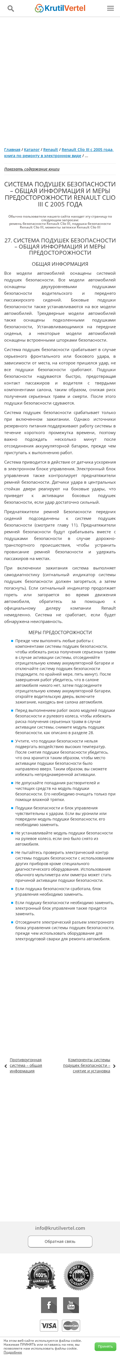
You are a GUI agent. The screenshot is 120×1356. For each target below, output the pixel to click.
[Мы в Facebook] (49, 1305)
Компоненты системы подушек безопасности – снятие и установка (86, 1065)
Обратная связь (60, 1241)
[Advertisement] (60, 80)
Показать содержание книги (31, 169)
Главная (12, 149)
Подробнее (13, 1352)
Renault (50, 149)
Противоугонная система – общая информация (26, 1065)
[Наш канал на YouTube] (71, 1305)
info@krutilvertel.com (60, 1228)
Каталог (32, 149)
